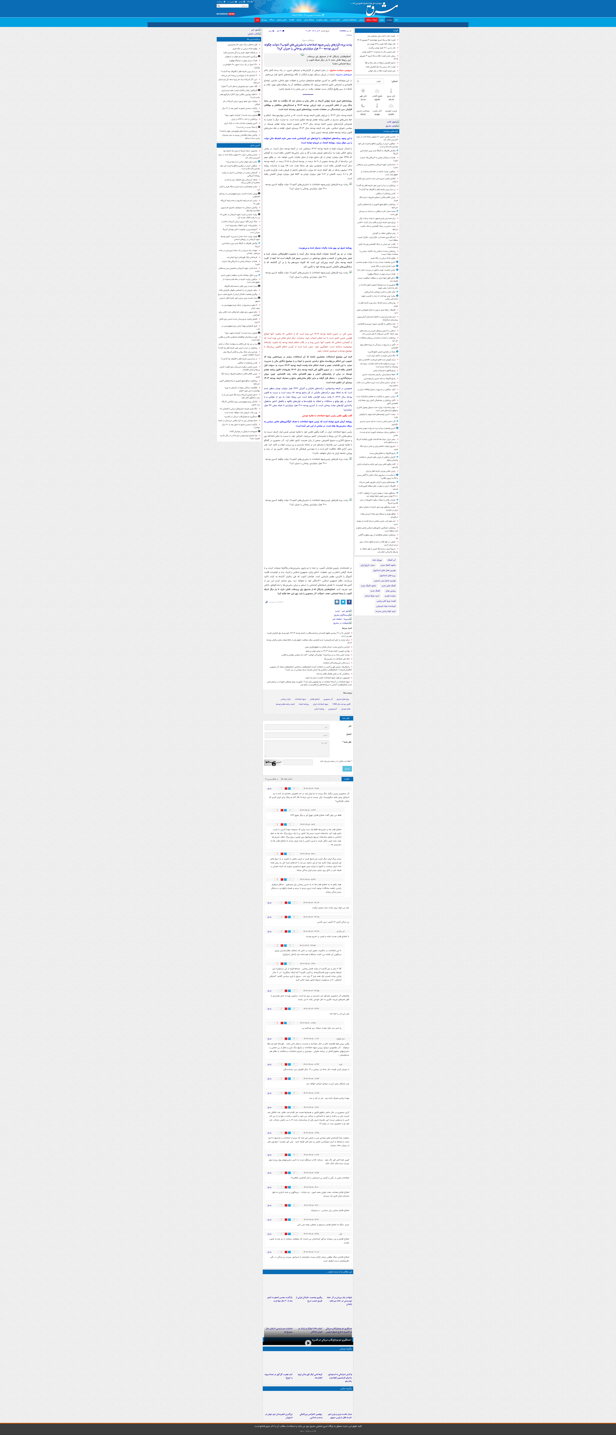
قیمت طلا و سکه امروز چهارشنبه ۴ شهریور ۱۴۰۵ (376, 40)
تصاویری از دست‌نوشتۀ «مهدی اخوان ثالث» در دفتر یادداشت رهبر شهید (378, 286)
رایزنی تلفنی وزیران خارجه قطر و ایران (380, 471)
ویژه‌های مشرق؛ (308, 40)
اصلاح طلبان (315, 699)
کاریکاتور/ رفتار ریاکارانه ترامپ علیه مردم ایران (239, 90)
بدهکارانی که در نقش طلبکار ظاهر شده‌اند (333, 673)
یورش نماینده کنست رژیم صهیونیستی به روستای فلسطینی (239, 195)
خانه (396, 19)
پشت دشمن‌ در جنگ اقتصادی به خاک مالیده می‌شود (379, 228)
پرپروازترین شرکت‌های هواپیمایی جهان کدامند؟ (238, 131)
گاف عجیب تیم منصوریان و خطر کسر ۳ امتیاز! (239, 86)
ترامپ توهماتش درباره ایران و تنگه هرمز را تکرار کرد (239, 188)
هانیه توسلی (345, 708)
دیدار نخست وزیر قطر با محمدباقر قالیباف (240, 286)
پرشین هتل (391, 591)
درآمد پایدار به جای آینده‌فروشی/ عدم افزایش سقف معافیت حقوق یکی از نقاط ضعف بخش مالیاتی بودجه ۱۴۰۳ (309, 641)
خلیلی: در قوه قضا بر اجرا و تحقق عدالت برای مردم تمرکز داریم (379, 543)
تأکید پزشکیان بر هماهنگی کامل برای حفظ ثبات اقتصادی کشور (378, 402)
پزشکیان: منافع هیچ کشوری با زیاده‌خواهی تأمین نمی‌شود (378, 206)
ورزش (361, 19)
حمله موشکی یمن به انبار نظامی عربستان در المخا (237, 420)
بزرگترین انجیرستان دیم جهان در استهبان (278, 1419)
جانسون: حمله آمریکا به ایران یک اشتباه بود (240, 150)
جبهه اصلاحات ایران (320, 704)
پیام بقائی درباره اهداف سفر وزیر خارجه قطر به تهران (378, 304)
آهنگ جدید (375, 591)
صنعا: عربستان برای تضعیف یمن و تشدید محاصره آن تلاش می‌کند (242, 181)
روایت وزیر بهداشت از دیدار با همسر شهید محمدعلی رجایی (379, 297)
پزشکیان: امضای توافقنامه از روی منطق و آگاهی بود (378, 536)
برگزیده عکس (346, 1392)
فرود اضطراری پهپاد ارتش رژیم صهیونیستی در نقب (240, 327)
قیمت (395, 30)
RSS (249, 2)
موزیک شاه (377, 560)
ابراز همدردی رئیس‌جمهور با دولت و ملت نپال (377, 218)
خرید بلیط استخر (372, 596)
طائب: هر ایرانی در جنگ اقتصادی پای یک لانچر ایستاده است (378, 246)
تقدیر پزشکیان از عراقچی (385, 193)
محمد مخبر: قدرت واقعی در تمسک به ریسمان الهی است (378, 213)
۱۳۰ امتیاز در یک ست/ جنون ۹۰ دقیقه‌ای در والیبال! (241, 66)
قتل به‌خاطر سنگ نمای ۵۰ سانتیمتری (242, 44)
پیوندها (264, 19)
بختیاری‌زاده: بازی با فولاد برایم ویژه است (241, 225)
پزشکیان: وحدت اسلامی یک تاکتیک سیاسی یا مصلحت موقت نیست (379, 253)
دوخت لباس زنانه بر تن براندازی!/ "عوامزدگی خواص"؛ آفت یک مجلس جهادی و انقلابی (315, 654)
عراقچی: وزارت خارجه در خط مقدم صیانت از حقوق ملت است (379, 173)
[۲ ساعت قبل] (338, 1285)
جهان (382, 19)
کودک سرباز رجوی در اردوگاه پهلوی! (381, 274)
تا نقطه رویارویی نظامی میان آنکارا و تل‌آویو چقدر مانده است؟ (239, 96)
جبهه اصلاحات (300, 699)
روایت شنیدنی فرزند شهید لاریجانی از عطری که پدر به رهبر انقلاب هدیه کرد (240, 216)
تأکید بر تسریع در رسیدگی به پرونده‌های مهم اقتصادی (379, 346)
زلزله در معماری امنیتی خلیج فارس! (381, 351)
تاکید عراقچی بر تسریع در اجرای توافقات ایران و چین (378, 391)
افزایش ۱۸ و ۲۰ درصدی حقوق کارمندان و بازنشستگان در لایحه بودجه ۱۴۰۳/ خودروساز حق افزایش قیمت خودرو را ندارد (309, 635)
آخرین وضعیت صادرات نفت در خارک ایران (240, 123)
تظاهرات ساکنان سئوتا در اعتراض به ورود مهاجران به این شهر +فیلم (242, 389)
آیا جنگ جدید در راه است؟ (246, 127)
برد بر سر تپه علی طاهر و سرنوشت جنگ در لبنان (237, 343)
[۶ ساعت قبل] (308, 1344)
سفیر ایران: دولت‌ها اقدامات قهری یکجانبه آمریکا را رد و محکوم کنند (377, 441)
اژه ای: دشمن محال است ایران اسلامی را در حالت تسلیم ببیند (377, 384)
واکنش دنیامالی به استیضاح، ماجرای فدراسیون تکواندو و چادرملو (340, 1381)
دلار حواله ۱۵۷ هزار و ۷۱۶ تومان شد (381, 44)
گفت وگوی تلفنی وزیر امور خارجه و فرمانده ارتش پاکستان (377, 466)
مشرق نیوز (375, 8)
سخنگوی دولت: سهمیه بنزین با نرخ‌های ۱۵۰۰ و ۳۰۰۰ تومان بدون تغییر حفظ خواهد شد (378, 495)
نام (350, 726)
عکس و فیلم (282, 19)
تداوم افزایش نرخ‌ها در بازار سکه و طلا (380, 62)
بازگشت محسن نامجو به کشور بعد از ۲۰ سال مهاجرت (279, 1299)
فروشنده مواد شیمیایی (386, 606)
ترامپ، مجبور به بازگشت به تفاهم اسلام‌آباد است (375, 396)
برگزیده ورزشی (346, 1352)
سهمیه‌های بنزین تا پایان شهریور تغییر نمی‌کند (377, 482)
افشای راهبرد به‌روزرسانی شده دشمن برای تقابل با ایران (377, 180)
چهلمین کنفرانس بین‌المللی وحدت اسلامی (310, 1419)
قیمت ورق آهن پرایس (386, 601)
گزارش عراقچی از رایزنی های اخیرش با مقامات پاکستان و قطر (378, 459)
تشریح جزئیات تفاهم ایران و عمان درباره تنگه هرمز (379, 448)
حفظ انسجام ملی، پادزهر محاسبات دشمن (378, 374)
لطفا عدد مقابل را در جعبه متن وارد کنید (336, 761)
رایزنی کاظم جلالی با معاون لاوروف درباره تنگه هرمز (378, 199)
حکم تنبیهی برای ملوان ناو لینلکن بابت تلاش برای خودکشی (239, 313)
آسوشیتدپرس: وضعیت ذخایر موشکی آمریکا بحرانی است (241, 231)
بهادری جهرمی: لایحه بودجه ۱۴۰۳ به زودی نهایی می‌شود (327, 651)
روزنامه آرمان (319, 708)
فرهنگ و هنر (309, 19)
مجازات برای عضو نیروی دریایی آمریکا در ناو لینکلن (241, 103)
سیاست (389, 19)
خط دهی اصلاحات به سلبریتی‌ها (337, 658)
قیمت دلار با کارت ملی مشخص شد (381, 36)
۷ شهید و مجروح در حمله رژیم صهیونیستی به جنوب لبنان (241, 307)
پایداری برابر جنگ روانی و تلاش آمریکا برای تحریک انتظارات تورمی (241, 353)
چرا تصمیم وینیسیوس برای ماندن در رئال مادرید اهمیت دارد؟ (240, 437)
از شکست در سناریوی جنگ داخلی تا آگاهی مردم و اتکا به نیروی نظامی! (377, 477)
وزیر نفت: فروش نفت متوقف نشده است (240, 412)
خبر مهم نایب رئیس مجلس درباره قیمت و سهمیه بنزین (377, 522)
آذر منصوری (328, 699)
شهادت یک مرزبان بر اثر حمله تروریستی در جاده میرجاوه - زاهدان (339, 1301)
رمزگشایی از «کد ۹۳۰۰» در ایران (244, 119)
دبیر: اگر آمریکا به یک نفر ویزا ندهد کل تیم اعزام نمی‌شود (239, 81)
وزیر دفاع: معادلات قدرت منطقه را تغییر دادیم (239, 275)
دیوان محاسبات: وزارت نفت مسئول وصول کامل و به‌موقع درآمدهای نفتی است (377, 409)
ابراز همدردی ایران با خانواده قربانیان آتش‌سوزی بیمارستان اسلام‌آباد (377, 318)
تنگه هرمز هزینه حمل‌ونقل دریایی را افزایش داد (238, 408)
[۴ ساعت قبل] (308, 1285)
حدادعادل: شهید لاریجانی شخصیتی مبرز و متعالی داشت (377, 166)
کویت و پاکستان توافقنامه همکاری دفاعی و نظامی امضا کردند (239, 338)
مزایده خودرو (390, 596)
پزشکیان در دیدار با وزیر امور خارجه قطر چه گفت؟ (375, 185)
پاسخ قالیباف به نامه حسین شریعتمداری (379, 378)
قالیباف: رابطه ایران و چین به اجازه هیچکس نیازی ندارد (377, 311)
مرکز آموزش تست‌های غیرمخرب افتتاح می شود (376, 359)
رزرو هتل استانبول (388, 575)
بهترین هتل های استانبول (384, 570)
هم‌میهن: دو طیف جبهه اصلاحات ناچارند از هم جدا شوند (327, 677)
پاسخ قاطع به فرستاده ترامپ (384, 370)
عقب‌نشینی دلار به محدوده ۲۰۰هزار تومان (378, 51)
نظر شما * (346, 742)
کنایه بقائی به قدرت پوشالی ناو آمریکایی (379, 291)
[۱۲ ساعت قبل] (278, 1365)
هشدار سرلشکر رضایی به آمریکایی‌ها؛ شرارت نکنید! (379, 159)
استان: (394, 81)
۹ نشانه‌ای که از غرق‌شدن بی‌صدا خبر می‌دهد (239, 75)
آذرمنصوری (332, 708)
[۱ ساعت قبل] (338, 1365)
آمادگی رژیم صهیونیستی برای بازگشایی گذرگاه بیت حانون (241, 403)
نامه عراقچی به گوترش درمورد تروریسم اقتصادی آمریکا (378, 325)
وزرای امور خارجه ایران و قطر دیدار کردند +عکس (376, 222)
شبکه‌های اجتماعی (349, 19)
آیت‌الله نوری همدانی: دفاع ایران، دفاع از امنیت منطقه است (378, 239)
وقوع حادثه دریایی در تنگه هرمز (383, 258)
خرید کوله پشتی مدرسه (386, 611)
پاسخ (269, 788)
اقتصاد (291, 19)
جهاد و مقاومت (322, 19)
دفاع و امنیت (335, 19)
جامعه (299, 19)
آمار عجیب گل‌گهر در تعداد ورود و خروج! (278, 1379)
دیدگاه (272, 19)
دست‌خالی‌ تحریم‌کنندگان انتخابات (336, 662)
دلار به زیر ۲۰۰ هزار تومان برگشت (381, 47)
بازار (257, 19)
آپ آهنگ (392, 560)
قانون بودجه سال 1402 (341, 704)
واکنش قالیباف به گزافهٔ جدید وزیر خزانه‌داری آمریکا (379, 152)
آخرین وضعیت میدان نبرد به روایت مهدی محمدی (375, 262)
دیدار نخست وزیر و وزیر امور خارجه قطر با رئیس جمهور (340, 1419)
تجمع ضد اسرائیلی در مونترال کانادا (243, 431)
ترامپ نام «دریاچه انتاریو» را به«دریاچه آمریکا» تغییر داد (240, 202)
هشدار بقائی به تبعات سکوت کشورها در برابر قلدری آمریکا (379, 501)
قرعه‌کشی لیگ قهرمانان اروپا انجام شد (310, 1379)
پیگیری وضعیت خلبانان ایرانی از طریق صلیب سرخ (309, 1299)
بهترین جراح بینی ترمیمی (385, 580)
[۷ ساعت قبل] (278, 1285)
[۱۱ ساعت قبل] (278, 1405)
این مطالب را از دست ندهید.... (339, 1272)
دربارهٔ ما (220, 2)
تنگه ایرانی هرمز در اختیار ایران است (381, 355)
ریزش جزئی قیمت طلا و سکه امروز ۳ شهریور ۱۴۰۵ (379, 57)
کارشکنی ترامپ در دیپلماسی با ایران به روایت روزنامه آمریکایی (241, 174)
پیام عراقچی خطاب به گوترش (383, 233)
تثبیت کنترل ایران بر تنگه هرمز (383, 266)
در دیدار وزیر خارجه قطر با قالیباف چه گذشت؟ (377, 189)
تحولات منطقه (371, 19)
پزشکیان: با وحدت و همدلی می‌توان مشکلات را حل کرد (378, 339)
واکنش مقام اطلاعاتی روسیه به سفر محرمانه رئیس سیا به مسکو (241, 137)
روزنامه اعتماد (304, 704)
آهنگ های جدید (389, 585)
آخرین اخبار (255, 145)
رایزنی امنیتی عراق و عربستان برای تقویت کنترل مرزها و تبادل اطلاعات (240, 368)
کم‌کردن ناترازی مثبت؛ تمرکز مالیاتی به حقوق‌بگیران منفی (327, 647)
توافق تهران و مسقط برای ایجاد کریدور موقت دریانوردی (379, 515)
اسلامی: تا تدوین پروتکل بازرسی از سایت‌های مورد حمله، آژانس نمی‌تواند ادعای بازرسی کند (379, 332)
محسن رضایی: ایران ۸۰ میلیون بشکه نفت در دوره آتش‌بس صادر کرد (377, 138)
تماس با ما (231, 2)
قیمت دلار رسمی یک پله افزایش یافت (380, 66)
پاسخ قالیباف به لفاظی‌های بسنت (382, 453)
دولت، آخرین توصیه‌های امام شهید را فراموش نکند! (378, 416)
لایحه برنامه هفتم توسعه (285, 704)
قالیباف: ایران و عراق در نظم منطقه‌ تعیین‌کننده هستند (378, 487)
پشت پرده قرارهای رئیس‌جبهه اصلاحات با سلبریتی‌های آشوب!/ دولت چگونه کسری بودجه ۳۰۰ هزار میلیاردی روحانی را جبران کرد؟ (308, 46)
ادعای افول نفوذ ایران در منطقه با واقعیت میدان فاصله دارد (378, 279)
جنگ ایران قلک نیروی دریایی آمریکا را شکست (239, 221)
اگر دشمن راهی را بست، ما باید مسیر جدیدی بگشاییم (379, 423)
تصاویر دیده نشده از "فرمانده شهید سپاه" (241, 115)
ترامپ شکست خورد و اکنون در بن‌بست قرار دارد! (376, 270)
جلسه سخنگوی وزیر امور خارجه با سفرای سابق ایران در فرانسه (378, 508)
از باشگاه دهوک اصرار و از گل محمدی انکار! (240, 52)
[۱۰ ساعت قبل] (308, 1316)
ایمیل (348, 734)
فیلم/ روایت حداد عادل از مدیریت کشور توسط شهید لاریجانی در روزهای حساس (240, 238)
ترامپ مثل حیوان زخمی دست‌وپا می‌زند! (241, 161)
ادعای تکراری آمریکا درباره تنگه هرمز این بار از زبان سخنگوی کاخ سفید (241, 396)
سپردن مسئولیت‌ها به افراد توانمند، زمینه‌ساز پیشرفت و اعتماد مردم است (379, 365)
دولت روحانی (286, 699)
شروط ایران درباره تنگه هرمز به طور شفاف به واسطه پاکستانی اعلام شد (379, 550)
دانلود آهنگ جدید (388, 565)
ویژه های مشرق (343, 699)
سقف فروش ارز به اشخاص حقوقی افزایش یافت (238, 290)
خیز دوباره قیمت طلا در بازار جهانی (381, 70)
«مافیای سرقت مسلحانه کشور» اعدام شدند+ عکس (379, 434)
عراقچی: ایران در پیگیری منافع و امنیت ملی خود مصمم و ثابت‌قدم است (378, 145)
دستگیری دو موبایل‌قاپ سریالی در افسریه (331, 1343)
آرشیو (241, 2)
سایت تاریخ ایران (368, 565)
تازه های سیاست (390, 131)
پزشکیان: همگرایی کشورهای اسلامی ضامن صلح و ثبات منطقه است (377, 529)
